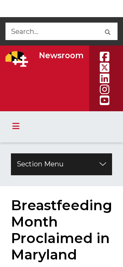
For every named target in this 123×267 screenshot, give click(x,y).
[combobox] (51, 31)
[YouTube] (104, 100)
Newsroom (61, 55)
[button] (107, 31)
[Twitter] (104, 67)
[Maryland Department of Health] (16, 59)
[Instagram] (104, 89)
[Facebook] (104, 56)
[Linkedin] (104, 78)
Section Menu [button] (40, 164)
